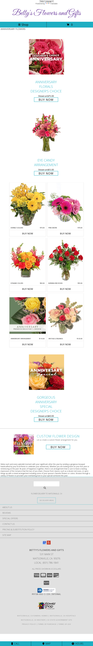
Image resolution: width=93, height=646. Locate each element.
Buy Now (46, 100)
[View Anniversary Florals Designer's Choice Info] (46, 57)
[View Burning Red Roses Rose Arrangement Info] (65, 260)
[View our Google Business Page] (44, 543)
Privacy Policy (29, 624)
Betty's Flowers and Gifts (46, 13)
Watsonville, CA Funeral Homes (32, 616)
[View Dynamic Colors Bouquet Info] (27, 260)
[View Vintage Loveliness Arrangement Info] (65, 315)
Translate (54, 3)
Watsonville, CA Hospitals (63, 616)
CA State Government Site (59, 620)
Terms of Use (64, 624)
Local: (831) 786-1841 (46, 562)
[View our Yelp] (49, 543)
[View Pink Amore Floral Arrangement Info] (65, 204)
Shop (25, 25)
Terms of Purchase (47, 624)
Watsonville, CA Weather (33, 620)
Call (16, 643)
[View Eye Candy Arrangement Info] (46, 133)
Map (47, 643)
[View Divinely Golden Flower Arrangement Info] (27, 204)
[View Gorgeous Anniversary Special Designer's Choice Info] (46, 372)
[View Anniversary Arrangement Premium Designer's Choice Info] (27, 315)
